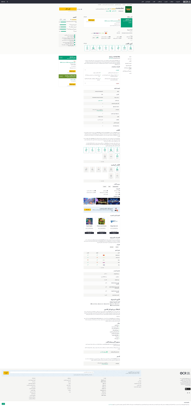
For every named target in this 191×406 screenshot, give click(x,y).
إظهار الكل (85, 16)
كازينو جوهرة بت (103, 393)
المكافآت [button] (171, 1)
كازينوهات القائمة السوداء (137, 386)
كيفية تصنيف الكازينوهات (137, 383)
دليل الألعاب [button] (160, 1)
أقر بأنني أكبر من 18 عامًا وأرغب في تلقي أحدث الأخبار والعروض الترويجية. (83, 374)
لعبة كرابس (69, 386)
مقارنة (123, 4)
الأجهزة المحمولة (128, 65)
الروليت (69, 383)
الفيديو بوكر (69, 388)
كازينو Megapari (103, 380)
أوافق (3, 403)
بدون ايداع (33, 381)
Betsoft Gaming (115, 186)
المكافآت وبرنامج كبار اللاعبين (127, 68)
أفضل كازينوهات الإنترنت (31, 380)
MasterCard (117, 255)
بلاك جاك (69, 381)
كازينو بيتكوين (33, 386)
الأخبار (143, 1)
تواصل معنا (139, 381)
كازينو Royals (104, 388)
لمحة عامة (129, 58)
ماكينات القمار (69, 385)
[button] (102, 161)
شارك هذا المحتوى (117, 4)
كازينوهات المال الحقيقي (31, 383)
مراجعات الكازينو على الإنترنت (100, 8)
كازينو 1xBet (104, 385)
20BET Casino (103, 395)
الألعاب (130, 61)
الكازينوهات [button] (178, 1)
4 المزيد (92, 33)
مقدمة (130, 56)
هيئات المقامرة (139, 385)
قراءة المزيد (110, 404)
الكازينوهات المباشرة (32, 388)
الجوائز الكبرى (147, 1)
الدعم (130, 73)
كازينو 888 (104, 383)
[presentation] (119, 201)
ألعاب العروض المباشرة (67, 380)
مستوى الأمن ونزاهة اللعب (127, 71)
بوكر (70, 391)
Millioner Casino (103, 381)
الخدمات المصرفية (128, 63)
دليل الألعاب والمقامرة (32, 398)
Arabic (3, 1)
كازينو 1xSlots (104, 391)
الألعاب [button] (154, 1)
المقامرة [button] (165, 1)
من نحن (140, 380)
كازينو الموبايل (33, 393)
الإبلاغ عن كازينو (129, 4)
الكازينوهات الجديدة (32, 395)
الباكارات (69, 390)
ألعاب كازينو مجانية (32, 391)
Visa (118, 264)
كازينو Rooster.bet (103, 390)
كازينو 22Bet (104, 386)
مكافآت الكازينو (33, 390)
